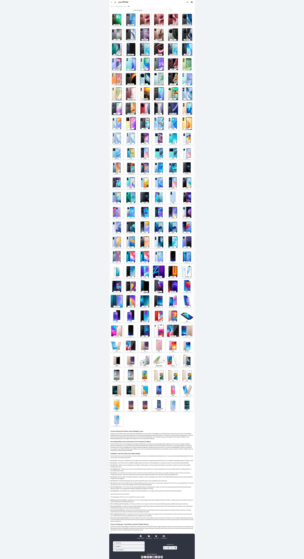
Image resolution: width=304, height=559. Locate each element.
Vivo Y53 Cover (114, 465)
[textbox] (151, 10)
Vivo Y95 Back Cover (115, 469)
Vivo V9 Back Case (114, 491)
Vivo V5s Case (113, 463)
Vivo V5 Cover (113, 473)
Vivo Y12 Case (113, 477)
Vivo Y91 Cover (114, 460)
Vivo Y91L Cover (114, 480)
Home (111, 6)
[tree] (129, 546)
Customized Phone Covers (120, 6)
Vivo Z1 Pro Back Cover (116, 487)
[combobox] (152, 10)
